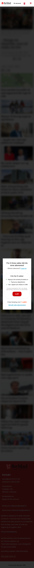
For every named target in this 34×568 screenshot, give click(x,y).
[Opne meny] (30, 3)
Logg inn (24, 3)
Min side (4, 556)
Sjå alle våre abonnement (17, 305)
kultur (10, 66)
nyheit (17, 66)
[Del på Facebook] (14, 59)
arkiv (4, 66)
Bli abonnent (17, 3)
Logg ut (12, 556)
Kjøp (17, 294)
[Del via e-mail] (19, 59)
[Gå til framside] (6, 3)
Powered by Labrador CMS (17, 565)
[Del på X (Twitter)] (17, 59)
